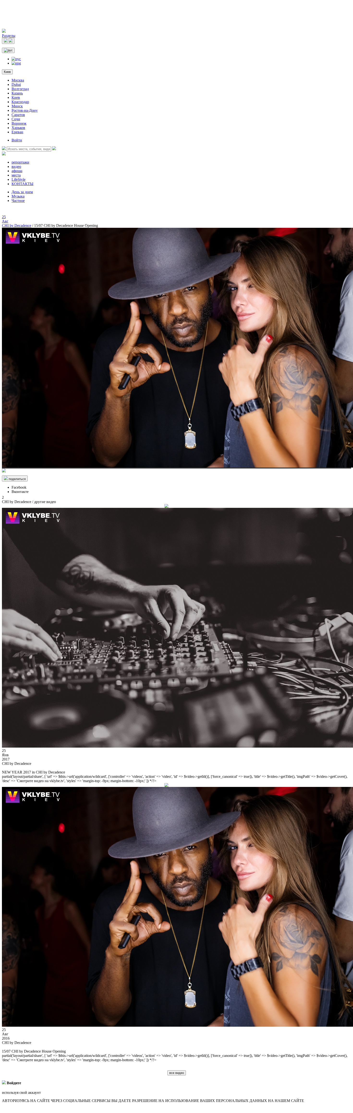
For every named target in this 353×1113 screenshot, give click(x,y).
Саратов (18, 115)
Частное (18, 201)
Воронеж (19, 123)
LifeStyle (18, 179)
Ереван (17, 132)
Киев (7, 72)
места (16, 175)
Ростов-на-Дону (25, 110)
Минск (17, 106)
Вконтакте (20, 492)
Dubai (16, 84)
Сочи (16, 119)
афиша (17, 171)
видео (16, 166)
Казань (17, 93)
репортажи (20, 162)
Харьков (18, 128)
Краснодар (20, 102)
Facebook (19, 487)
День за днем (22, 192)
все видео (176, 1073)
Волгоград (20, 89)
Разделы (8, 36)
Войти (17, 140)
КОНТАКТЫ (22, 184)
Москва (18, 80)
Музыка (18, 196)
